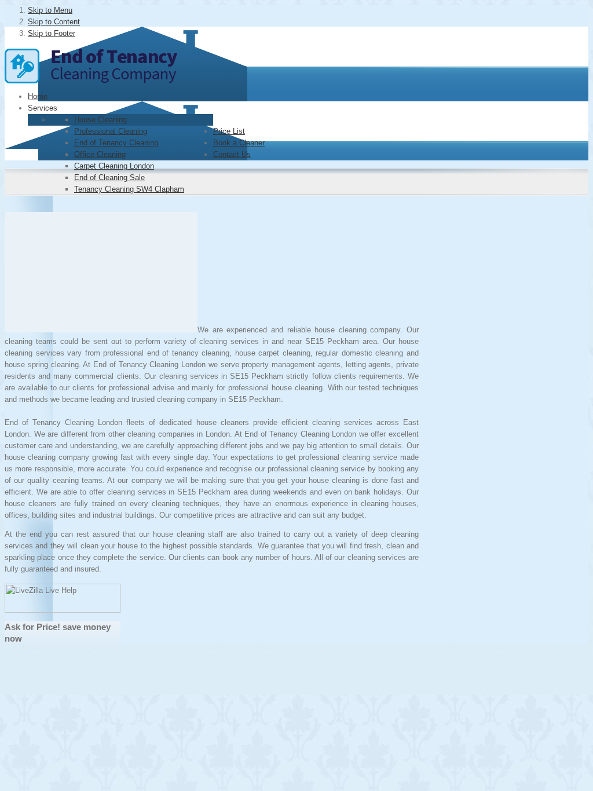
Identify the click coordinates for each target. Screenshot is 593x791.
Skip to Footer (51, 33)
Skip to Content (54, 21)
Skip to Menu (50, 10)
